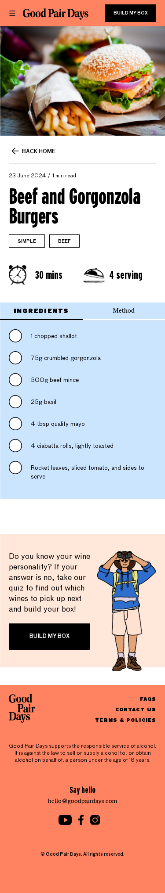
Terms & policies (125, 720)
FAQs (148, 699)
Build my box (131, 13)
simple (27, 241)
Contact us (135, 709)
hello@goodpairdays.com (82, 801)
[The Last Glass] (55, 14)
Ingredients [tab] (41, 310)
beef (64, 241)
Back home (38, 152)
